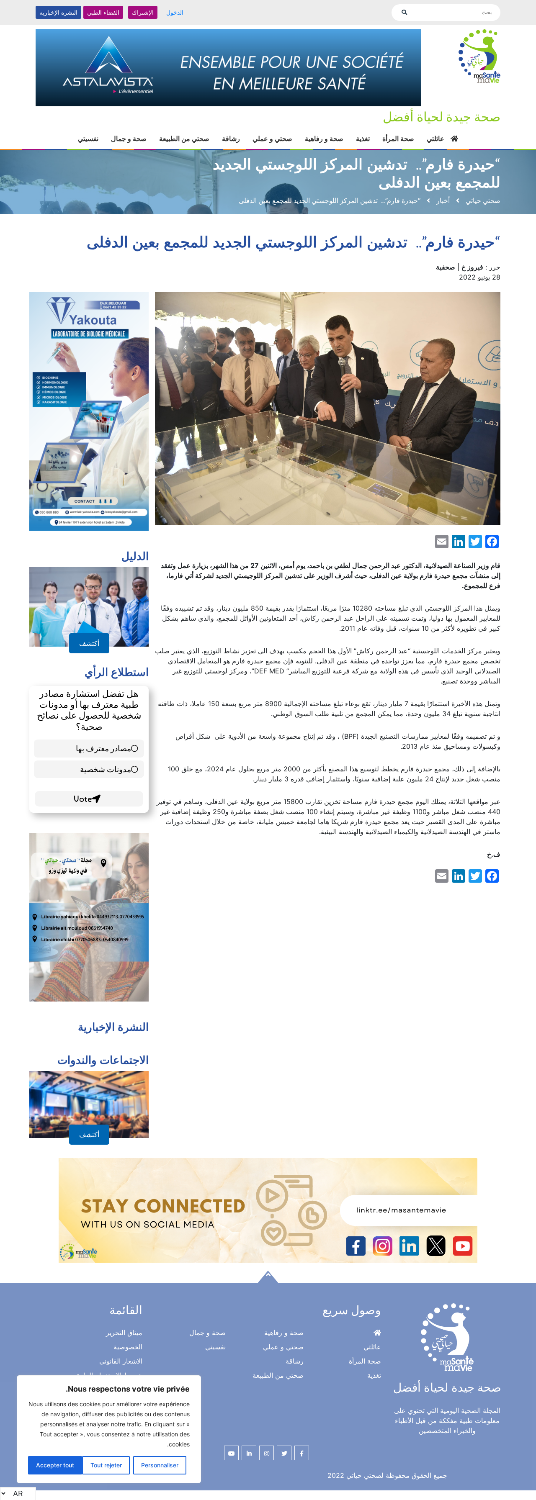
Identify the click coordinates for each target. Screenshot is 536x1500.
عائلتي (435, 138)
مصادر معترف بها (103, 748)
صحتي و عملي (272, 138)
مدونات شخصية (105, 769)
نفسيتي (88, 138)
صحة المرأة (398, 138)
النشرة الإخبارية (58, 12)
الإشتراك (143, 12)
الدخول (174, 12)
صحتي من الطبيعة (184, 138)
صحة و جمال (129, 138)
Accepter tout (55, 1465)
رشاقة (231, 138)
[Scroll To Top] (268, 1277)
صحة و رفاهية (324, 138)
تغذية (363, 138)
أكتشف (89, 643)
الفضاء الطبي (103, 12)
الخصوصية (127, 1347)
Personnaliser (159, 1465)
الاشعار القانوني (120, 1361)
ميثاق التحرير (124, 1332)
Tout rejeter (106, 1465)
